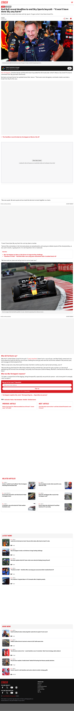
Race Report (7, 493)
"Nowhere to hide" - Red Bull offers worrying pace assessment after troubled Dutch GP (30, 256)
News (9, 6)
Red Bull (25, 399)
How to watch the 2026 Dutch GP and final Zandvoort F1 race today (49, 506)
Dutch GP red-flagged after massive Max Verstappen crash (48, 495)
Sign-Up (39, 691)
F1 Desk (3, 18)
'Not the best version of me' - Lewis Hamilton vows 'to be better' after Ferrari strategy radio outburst (36, 651)
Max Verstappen (5, 73)
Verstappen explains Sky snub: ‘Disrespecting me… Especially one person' (25, 395)
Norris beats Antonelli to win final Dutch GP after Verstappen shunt (14, 495)
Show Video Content (37, 160)
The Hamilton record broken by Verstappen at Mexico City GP (21, 137)
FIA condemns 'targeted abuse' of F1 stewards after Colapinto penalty (28, 579)
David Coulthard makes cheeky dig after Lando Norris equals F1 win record (29, 632)
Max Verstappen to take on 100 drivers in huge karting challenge (23, 255)
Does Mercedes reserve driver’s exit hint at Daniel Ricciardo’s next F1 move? (55, 407)
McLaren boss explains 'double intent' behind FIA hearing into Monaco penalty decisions (32, 660)
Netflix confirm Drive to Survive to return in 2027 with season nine (27, 641)
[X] (7, 688)
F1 (6, 6)
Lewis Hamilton (32, 359)
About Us (40, 683)
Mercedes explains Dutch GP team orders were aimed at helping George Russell (30, 560)
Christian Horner (32, 399)
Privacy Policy (27, 391)
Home (3, 6)
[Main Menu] (72, 2)
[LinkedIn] (16, 688)
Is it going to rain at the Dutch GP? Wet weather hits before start (14, 506)
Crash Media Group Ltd (9, 696)
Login (39, 690)
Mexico (12, 399)
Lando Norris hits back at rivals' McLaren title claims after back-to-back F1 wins (30, 541)
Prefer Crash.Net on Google (12, 67)
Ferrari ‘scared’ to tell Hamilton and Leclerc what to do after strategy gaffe (29, 670)
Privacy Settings (41, 689)
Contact (39, 685)
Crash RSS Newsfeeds (42, 686)
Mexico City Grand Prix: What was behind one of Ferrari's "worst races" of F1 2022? (18, 407)
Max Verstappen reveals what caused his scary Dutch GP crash (50, 484)
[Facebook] (3, 688)
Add (70, 68)
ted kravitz (7, 399)
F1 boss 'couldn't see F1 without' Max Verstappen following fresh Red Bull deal (14, 484)
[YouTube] (12, 688)
